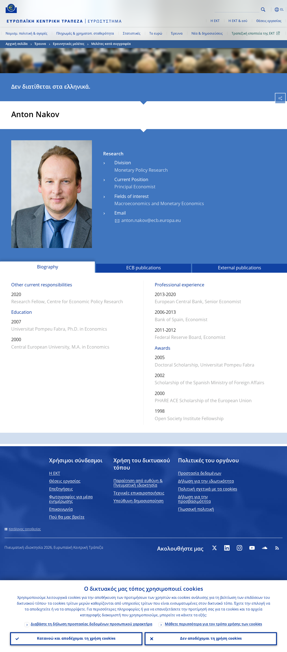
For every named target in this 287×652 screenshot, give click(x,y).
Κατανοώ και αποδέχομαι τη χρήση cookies (76, 639)
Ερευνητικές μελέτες (68, 44)
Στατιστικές (131, 33)
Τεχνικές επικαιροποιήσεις (138, 493)
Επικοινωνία (61, 509)
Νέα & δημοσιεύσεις (207, 33)
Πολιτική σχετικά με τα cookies (207, 489)
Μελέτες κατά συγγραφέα (111, 44)
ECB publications (143, 268)
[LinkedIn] (227, 547)
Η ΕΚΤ (215, 21)
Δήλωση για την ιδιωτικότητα (206, 481)
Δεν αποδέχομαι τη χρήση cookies (211, 639)
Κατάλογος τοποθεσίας (25, 529)
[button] (270, 9)
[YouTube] (252, 547)
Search (263, 9)
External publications (239, 268)
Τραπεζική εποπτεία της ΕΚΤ (253, 33)
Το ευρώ (155, 33)
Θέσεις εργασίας (268, 21)
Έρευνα (177, 33)
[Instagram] (239, 547)
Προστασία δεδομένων (199, 474)
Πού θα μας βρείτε (67, 517)
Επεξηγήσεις (61, 489)
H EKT (54, 474)
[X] (214, 547)
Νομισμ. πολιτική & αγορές (26, 33)
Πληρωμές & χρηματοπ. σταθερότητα (85, 33)
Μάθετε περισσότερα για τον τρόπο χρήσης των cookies (213, 624)
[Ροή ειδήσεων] (277, 547)
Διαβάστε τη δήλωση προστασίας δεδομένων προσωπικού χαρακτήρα (91, 624)
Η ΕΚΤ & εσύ (237, 21)
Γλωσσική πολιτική (196, 509)
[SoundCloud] (264, 547)
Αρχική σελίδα (17, 44)
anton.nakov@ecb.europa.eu (151, 221)
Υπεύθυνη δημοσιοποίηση (138, 501)
